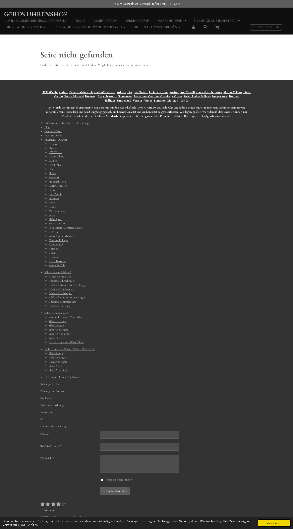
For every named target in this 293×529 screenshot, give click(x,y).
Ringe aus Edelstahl (60, 276)
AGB (43, 419)
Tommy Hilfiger (58, 240)
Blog (47, 127)
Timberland (124, 101)
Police (68, 96)
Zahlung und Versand (53, 391)
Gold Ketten (56, 366)
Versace (138, 101)
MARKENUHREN (56, 140)
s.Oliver (177, 96)
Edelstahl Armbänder (61, 289)
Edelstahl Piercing (59, 306)
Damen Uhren (53, 131)
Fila (129, 92)
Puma (73, 92)
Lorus (218, 92)
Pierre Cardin (57, 223)
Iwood (52, 190)
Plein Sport (55, 219)
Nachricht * (47, 458)
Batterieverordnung (52, 405)
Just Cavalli (187, 92)
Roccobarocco (107, 96)
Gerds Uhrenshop (36, 14)
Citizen (63, 92)
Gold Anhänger (58, 362)
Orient (53, 148)
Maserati (78, 96)
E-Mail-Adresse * (50, 446)
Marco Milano (232, 92)
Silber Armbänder (60, 334)
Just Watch (141, 92)
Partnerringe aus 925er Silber (66, 342)
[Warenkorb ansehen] (217, 27)
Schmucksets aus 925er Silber (66, 317)
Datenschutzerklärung (53, 426)
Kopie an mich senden (118, 480)
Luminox (160, 101)
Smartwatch (219, 96)
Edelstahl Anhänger (60, 293)
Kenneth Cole (205, 92)
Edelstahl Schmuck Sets (62, 302)
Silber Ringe (56, 325)
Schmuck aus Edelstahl (57, 272)
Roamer (90, 96)
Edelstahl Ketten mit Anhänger (67, 297)
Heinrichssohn (158, 92)
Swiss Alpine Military (197, 96)
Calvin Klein (85, 92)
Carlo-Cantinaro (104, 92)
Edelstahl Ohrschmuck (62, 281)
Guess (52, 173)
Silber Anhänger (58, 330)
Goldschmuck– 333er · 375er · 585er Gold (69, 349)
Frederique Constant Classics (152, 96)
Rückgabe (46, 398)
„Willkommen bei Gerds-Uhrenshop (66, 123)
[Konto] (193, 27)
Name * (45, 434)
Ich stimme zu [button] (274, 523)
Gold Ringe (56, 353)
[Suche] (205, 27)
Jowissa (174, 92)
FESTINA (55, 165)
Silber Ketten (56, 338)
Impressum (46, 412)
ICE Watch (55, 152)
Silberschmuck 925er (57, 313)
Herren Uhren (53, 135)
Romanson (125, 96)
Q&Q (183, 101)
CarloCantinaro (58, 186)
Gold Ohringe (57, 357)
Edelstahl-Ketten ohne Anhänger (68, 285)
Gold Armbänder (59, 370)
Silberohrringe (57, 321)
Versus (148, 101)
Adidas (121, 92)
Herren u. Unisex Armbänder (62, 377)
